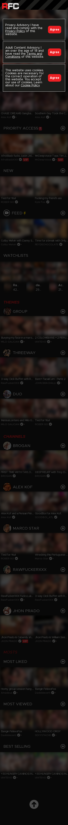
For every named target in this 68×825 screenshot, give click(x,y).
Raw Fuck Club (10, 6)
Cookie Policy (30, 85)
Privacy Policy (15, 31)
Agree (54, 29)
